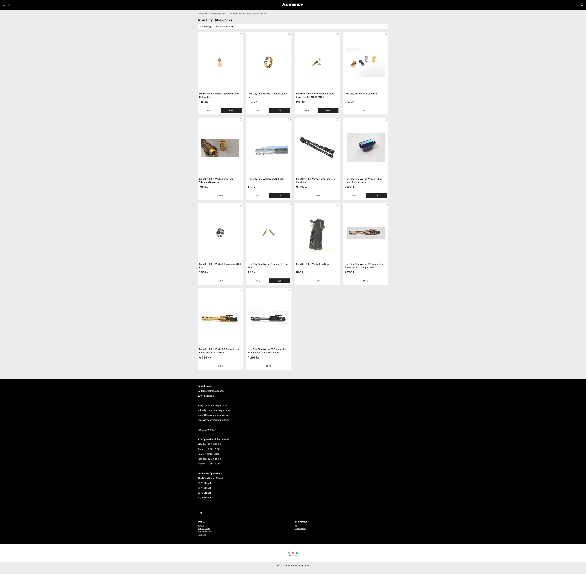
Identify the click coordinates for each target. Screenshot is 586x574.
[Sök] (9, 5)
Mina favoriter (205, 531)
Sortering (205, 26)
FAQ (296, 525)
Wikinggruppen (302, 565)
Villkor (201, 525)
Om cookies (300, 528)
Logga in (202, 534)
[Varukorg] (581, 4)
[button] (231, 110)
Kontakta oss (204, 528)
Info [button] (209, 110)
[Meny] (4, 4)
